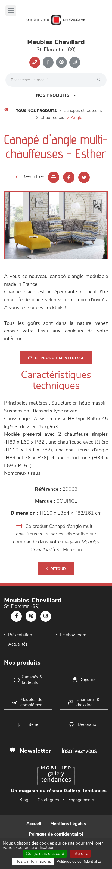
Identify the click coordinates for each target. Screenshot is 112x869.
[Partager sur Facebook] (68, 177)
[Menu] (10, 10)
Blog (23, 800)
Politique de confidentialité (56, 834)
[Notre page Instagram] (74, 62)
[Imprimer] (53, 177)
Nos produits (52, 95)
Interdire (80, 853)
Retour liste (33, 177)
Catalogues (48, 800)
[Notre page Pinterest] (61, 62)
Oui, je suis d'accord (45, 853)
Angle (76, 118)
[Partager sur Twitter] (84, 177)
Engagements (81, 800)
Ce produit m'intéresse (59, 358)
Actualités (17, 644)
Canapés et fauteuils (82, 110)
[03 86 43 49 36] (34, 62)
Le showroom (73, 635)
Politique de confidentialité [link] (79, 862)
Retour (58, 569)
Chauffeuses (52, 118)
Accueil (33, 824)
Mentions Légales (68, 824)
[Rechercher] (101, 80)
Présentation (20, 635)
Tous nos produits (36, 111)
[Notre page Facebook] (48, 62)
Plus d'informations (32, 861)
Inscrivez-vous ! (81, 751)
